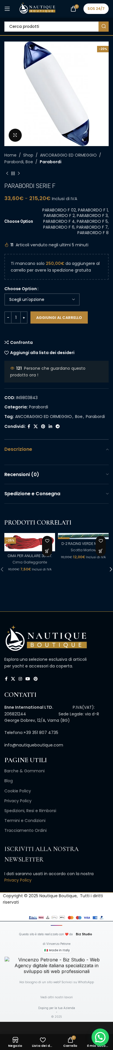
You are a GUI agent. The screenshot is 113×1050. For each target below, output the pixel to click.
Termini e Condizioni (24, 820)
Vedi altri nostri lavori (56, 997)
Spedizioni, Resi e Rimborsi (30, 811)
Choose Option (20, 289)
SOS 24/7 (96, 8)
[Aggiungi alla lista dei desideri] (47, 541)
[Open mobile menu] (7, 9)
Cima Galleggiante (29, 562)
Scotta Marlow (83, 550)
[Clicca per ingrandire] (15, 135)
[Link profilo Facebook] (29, 426)
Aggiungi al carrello (59, 317)
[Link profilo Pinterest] (43, 426)
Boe (79, 416)
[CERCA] (104, 26)
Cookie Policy (17, 791)
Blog (8, 781)
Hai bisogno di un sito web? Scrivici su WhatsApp (56, 982)
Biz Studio (84, 934)
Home (10, 155)
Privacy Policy (18, 801)
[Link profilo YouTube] (28, 679)
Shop (28, 155)
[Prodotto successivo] (19, 174)
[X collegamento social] (35, 426)
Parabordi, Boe (18, 162)
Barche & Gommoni (24, 771)
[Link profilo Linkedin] (50, 426)
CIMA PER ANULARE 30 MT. (30, 556)
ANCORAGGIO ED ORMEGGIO (68, 155)
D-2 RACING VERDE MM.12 (83, 543)
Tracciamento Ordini (25, 830)
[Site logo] (37, 8)
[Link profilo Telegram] (57, 426)
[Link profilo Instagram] (20, 679)
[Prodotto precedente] (7, 174)
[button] (47, 551)
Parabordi (50, 162)
